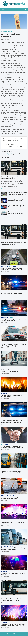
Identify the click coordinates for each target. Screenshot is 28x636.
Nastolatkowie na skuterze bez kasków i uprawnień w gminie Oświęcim (12, 370)
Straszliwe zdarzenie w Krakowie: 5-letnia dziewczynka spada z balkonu (13, 139)
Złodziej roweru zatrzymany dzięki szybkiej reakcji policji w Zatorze (17, 207)
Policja (10, 266)
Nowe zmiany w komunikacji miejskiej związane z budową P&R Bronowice (12, 599)
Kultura (3, 393)
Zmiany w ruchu (10, 546)
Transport (9, 241)
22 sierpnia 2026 (5, 576)
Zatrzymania (7, 291)
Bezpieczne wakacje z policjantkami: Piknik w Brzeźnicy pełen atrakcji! (15, 213)
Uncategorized (4, 520)
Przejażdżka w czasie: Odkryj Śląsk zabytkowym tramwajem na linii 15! (11, 472)
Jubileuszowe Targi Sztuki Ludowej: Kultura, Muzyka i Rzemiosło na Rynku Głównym (13, 625)
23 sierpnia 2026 (5, 525)
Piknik (10, 342)
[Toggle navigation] (3, 9)
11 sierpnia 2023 (5, 39)
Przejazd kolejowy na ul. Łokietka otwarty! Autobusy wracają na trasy (13, 548)
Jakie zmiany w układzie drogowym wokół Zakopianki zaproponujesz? (13, 497)
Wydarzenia (7, 393)
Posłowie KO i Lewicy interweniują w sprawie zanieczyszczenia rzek (15, 145)
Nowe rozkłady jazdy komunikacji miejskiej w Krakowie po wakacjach (13, 177)
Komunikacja (4, 241)
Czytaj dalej (4, 188)
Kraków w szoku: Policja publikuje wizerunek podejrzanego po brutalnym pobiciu (12, 448)
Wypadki (14, 266)
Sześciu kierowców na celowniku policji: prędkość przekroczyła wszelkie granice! (17, 194)
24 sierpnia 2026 (5, 246)
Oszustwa (11, 419)
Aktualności (4, 31)
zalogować (9, 154)
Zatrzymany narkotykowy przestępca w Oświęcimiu (15, 199)
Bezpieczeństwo (4, 266)
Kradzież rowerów (5, 317)
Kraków (10, 31)
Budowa (3, 597)
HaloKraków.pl (18, 633)
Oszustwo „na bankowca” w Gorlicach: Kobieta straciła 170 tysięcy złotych (12, 421)
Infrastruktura (4, 495)
